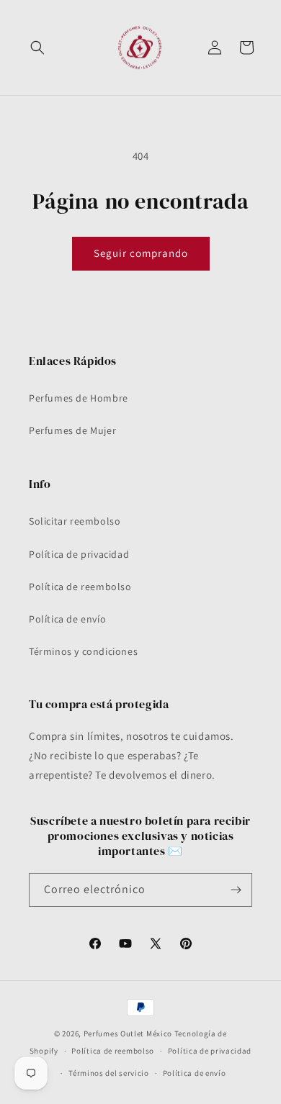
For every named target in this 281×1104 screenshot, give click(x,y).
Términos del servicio (108, 1073)
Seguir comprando (141, 253)
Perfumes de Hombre (78, 398)
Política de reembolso (80, 586)
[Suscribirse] (235, 890)
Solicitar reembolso (74, 521)
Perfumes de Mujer (72, 430)
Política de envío (67, 618)
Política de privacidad (79, 554)
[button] (37, 47)
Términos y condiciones (83, 651)
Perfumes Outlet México (129, 1033)
